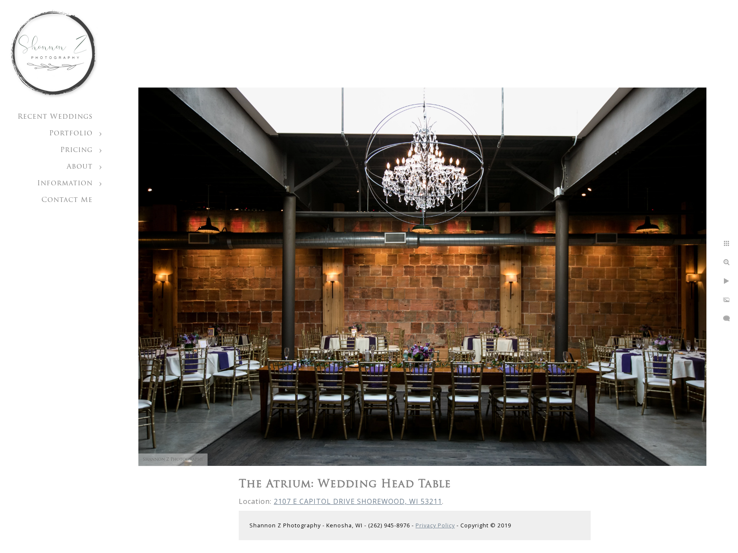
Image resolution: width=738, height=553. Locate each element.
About (80, 167)
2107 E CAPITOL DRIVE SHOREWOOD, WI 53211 (358, 501)
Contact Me (67, 200)
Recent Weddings (55, 117)
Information (65, 183)
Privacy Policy (435, 525)
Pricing (76, 150)
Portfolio (71, 133)
